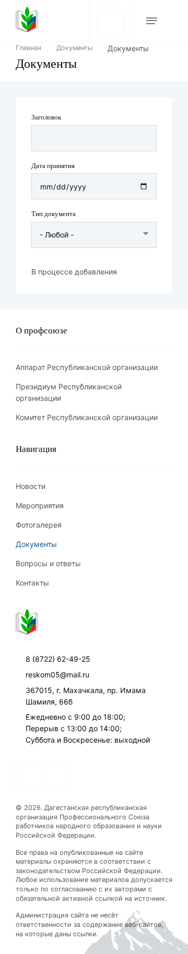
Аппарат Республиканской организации (87, 367)
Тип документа (53, 214)
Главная (28, 48)
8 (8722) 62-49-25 (58, 658)
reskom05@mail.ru (57, 674)
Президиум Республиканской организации (69, 392)
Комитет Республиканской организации (87, 417)
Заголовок (46, 117)
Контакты (32, 582)
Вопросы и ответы (48, 563)
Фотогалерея (39, 524)
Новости (30, 486)
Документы (74, 48)
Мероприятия (40, 505)
